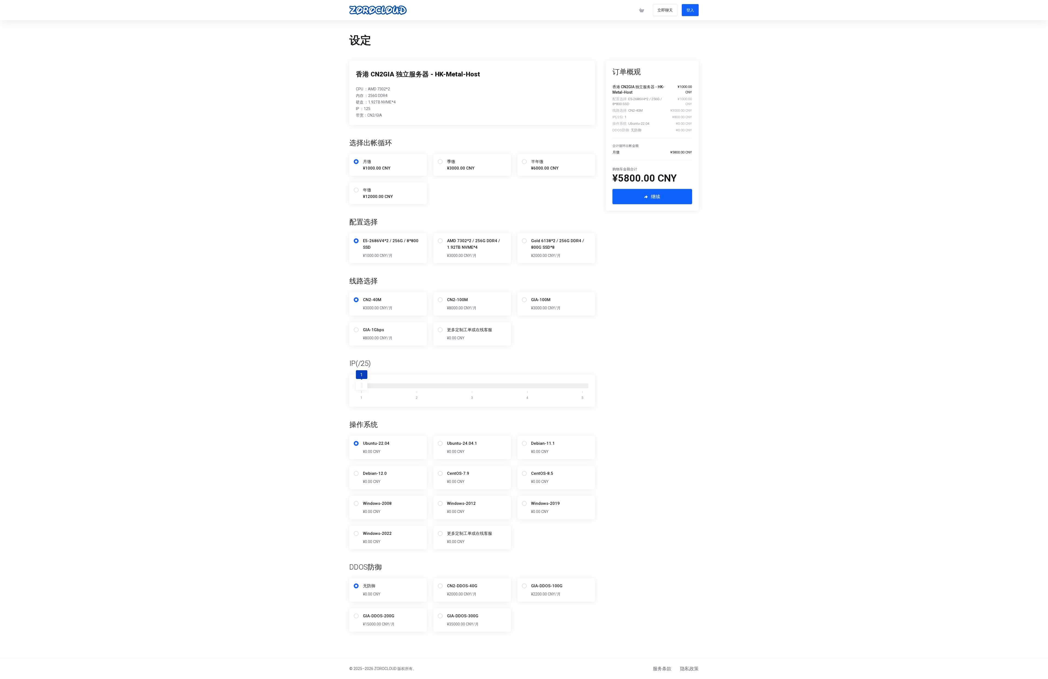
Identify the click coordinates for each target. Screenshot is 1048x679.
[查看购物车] (641, 10)
